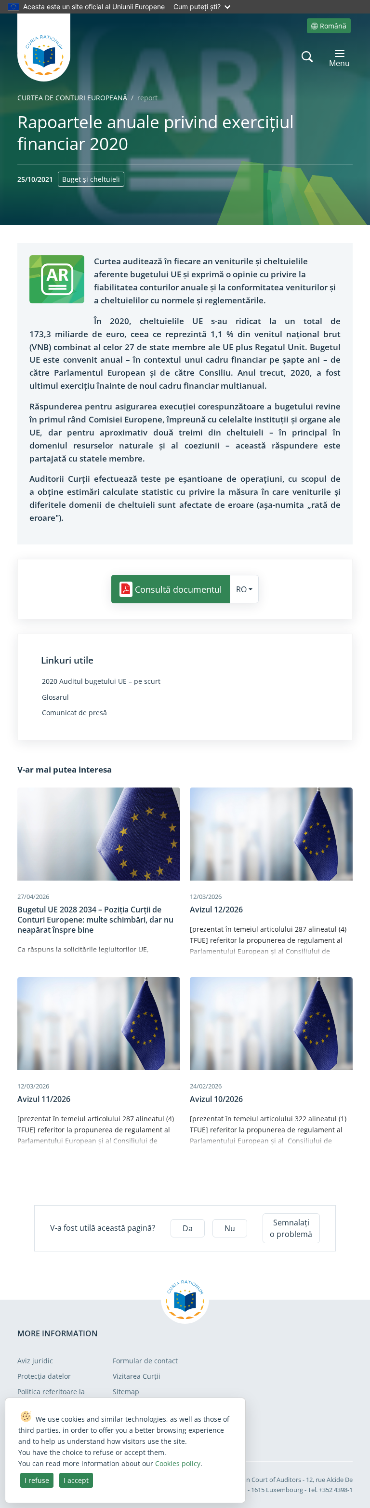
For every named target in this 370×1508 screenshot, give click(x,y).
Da (188, 1228)
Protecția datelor (44, 1376)
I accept (76, 1480)
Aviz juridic (35, 1360)
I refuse (37, 1480)
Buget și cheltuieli (91, 179)
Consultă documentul (178, 589)
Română (333, 25)
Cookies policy (177, 1463)
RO (241, 589)
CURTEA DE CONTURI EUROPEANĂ (72, 97)
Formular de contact (145, 1360)
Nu (230, 1228)
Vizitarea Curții (136, 1376)
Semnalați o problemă (291, 1228)
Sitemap (126, 1391)
